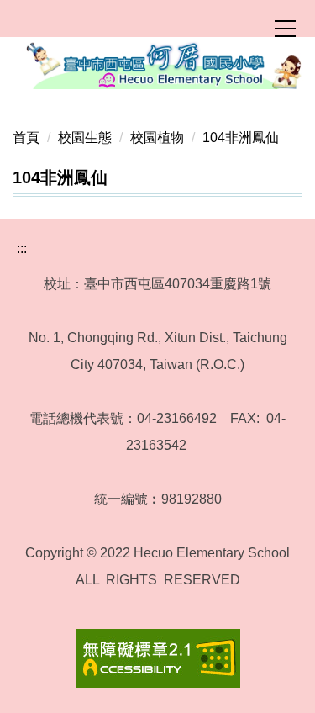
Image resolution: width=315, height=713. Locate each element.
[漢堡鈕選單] (284, 28)
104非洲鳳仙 (240, 137)
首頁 (26, 137)
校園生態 (85, 137)
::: (22, 248)
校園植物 (157, 137)
